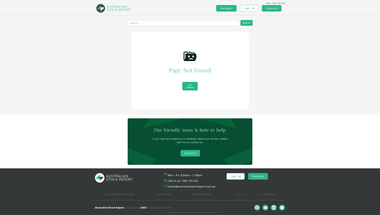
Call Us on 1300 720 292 (183, 181)
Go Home (190, 86)
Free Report (226, 8)
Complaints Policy (203, 194)
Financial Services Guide (120, 194)
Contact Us (271, 8)
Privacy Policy (163, 194)
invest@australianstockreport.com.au (191, 186)
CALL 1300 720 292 (275, 3)
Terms (237, 194)
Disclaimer (268, 194)
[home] (113, 8)
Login (247, 8)
